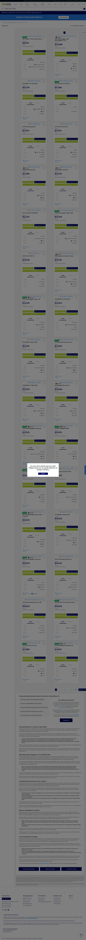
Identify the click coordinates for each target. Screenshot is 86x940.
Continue (43, 473)
